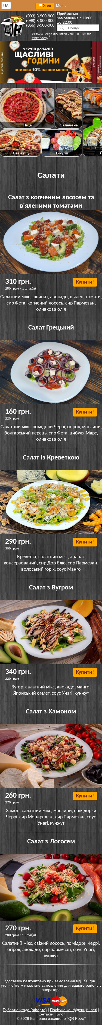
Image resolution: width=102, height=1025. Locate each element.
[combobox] (6, 5)
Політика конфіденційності (73, 1010)
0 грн (47, 6)
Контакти (45, 1014)
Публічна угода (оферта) (25, 1010)
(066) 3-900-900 (40, 25)
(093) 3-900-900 (40, 16)
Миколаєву (40, 38)
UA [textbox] (5, 6)
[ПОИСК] (61, 27)
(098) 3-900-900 (40, 20)
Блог (61, 1014)
